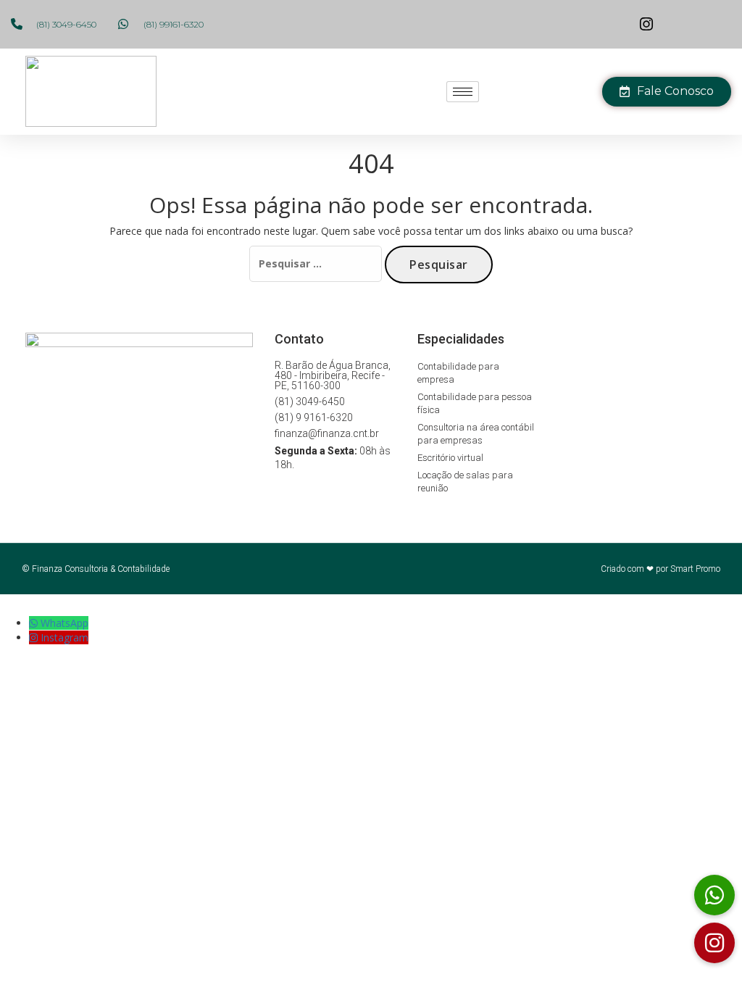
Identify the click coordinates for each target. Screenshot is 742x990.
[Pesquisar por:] (315, 264)
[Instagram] (35, 637)
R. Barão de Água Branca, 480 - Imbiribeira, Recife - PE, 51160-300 (333, 375)
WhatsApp (64, 623)
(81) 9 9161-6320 (314, 417)
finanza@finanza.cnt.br (327, 433)
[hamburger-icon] (462, 91)
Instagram (64, 637)
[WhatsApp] (35, 623)
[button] (714, 943)
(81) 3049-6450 (310, 401)
